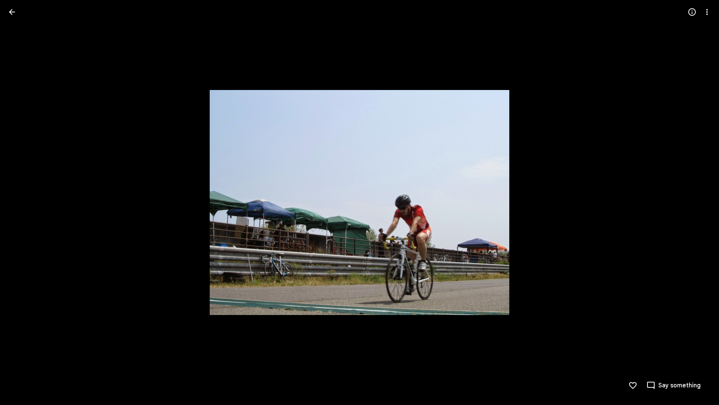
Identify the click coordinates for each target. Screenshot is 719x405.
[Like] (632, 385)
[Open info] (692, 12)
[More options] (707, 12)
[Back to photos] (12, 12)
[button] (20, 202)
